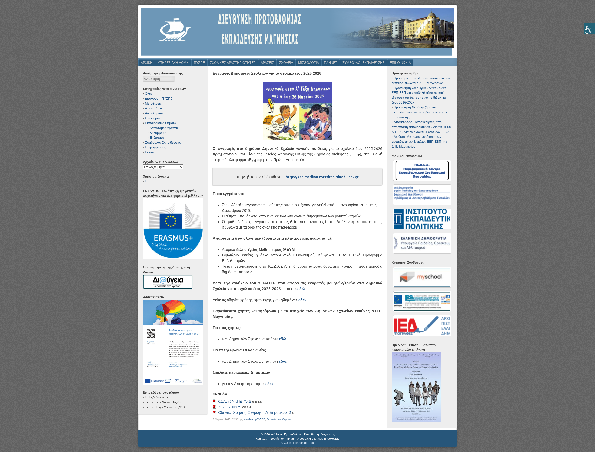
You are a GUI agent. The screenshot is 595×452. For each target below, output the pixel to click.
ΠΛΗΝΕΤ (330, 63)
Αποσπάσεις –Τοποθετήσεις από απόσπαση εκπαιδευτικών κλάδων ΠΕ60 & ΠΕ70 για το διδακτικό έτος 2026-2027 (421, 127)
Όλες (148, 93)
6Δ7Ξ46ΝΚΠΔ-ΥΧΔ (234, 401)
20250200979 (229, 407)
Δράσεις (267, 63)
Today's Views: (156, 397)
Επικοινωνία (400, 63)
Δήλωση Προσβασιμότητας (297, 443)
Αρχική (146, 63)
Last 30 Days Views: (160, 407)
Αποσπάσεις (154, 108)
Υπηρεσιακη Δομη (173, 63)
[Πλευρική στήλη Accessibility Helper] (589, 28)
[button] (150, 342)
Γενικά (149, 152)
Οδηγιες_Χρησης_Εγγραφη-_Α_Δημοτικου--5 (254, 412)
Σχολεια (286, 63)
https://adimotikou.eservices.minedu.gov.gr (322, 176)
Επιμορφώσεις (155, 147)
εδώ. (302, 299)
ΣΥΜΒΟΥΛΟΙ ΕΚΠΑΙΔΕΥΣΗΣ (363, 63)
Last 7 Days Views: (159, 402)
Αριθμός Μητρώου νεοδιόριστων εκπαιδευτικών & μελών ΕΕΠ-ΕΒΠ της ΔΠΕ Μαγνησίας (419, 141)
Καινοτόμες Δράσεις (164, 128)
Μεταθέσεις (153, 103)
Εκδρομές (157, 137)
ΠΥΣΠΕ (199, 63)
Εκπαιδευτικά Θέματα (279, 419)
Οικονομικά (153, 118)
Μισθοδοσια (308, 63)
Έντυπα (151, 181)
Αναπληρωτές (155, 113)
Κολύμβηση (158, 133)
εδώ (282, 339)
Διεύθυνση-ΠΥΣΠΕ (254, 419)
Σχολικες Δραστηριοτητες (233, 63)
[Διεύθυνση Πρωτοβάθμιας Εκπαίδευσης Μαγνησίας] (297, 56)
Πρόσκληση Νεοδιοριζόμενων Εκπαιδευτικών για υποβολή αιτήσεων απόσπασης (419, 112)
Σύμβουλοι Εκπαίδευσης (163, 142)
